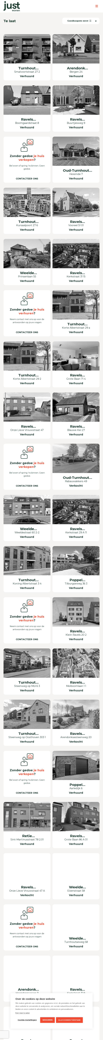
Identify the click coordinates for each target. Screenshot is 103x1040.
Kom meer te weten (22, 1013)
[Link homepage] (12, 6)
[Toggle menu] (96, 6)
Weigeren (47, 1020)
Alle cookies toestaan (69, 1020)
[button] (80, 21)
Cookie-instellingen (27, 1020)
